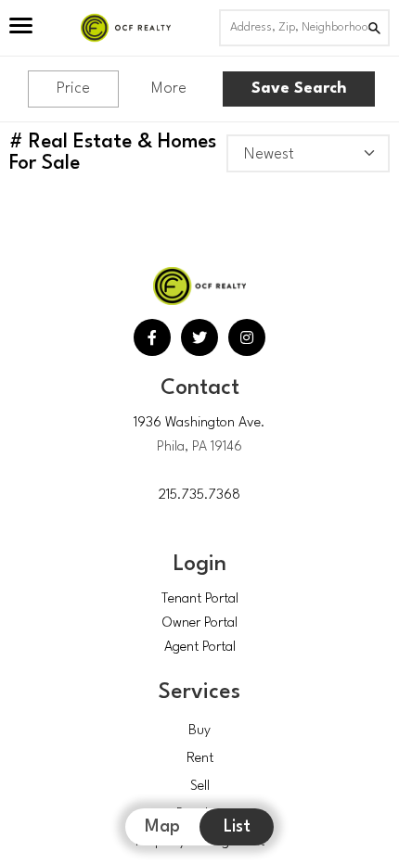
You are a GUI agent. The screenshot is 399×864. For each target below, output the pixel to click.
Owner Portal (200, 623)
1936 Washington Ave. (199, 423)
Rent (200, 759)
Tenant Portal (199, 599)
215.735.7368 (199, 495)
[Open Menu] (20, 28)
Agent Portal (200, 647)
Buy (199, 731)
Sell (200, 787)
